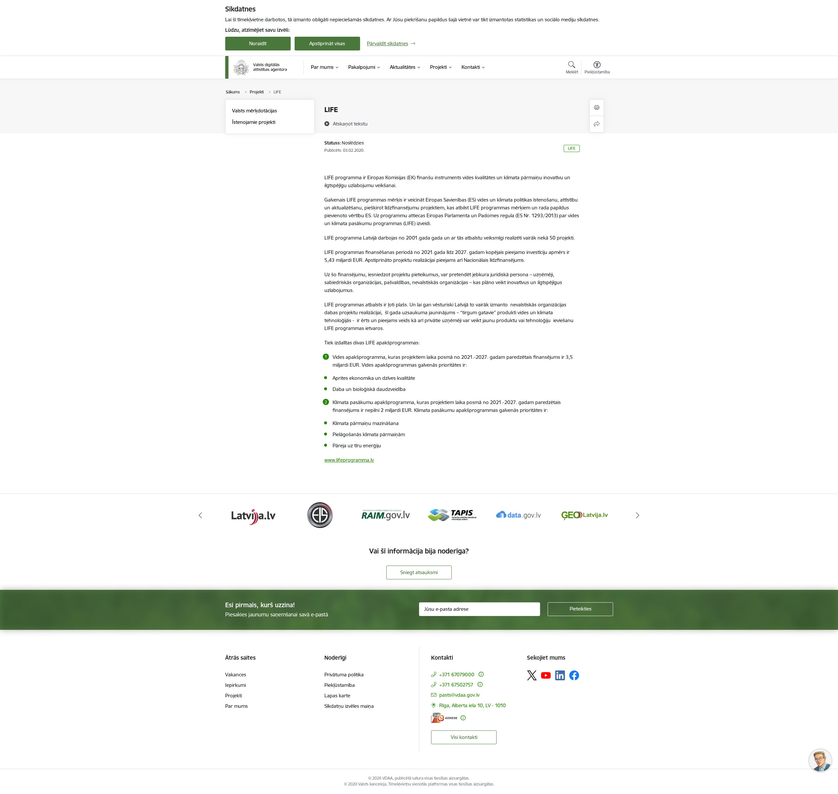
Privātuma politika (344, 674)
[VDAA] (260, 67)
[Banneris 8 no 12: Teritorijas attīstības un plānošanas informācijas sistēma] (386, 515)
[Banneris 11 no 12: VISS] (584, 515)
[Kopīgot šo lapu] (597, 124)
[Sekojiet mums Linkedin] (560, 675)
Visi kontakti (464, 737)
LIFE (571, 148)
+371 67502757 (456, 685)
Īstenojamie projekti (253, 122)
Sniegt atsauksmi (419, 572)
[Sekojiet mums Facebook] (574, 675)
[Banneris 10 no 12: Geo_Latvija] (518, 515)
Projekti (233, 695)
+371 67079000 (456, 674)
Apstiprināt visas (327, 43)
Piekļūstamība (339, 685)
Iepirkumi (235, 685)
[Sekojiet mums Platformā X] (532, 675)
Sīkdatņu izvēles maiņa (349, 706)
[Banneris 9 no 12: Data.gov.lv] (452, 515)
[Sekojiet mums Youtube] (546, 675)
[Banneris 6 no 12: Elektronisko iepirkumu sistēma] (253, 515)
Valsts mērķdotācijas (254, 110)
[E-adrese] (444, 717)
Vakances (235, 674)
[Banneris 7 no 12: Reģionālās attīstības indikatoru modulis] (320, 515)
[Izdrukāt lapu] (597, 108)
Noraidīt (257, 43)
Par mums (236, 706)
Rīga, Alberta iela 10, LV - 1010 (472, 705)
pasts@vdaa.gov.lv (459, 695)
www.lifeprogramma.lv (349, 460)
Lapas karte (337, 695)
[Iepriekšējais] (200, 515)
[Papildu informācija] (481, 674)
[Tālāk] (638, 515)
